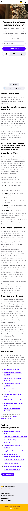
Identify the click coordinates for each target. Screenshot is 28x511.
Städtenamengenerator (11, 463)
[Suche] (25, 2)
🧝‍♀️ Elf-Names (6, 488)
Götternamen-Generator (12, 369)
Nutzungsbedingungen (7, 495)
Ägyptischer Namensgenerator (14, 451)
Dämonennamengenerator (12, 466)
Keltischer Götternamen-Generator (15, 400)
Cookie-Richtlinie (6, 500)
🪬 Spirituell (13, 84)
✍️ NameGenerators (8, 486)
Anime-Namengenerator (12, 469)
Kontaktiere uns (5, 493)
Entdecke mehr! (7, 474)
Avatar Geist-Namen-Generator (14, 459)
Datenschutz (5, 498)
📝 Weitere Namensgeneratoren (13, 88)
